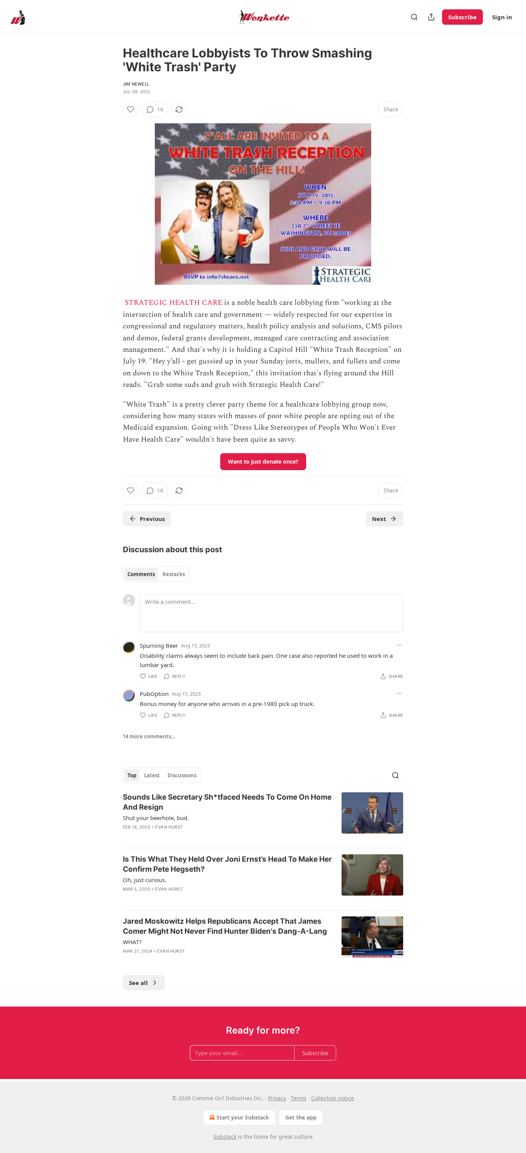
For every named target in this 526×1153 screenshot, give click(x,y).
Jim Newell (136, 84)
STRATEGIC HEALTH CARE (173, 302)
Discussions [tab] (182, 775)
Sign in (502, 17)
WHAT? (132, 942)
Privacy (277, 1098)
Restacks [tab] (173, 574)
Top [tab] (131, 775)
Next (379, 519)
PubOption (154, 694)
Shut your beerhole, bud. (156, 818)
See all (138, 983)
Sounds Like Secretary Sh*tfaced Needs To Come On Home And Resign (227, 802)
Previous (152, 519)
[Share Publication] (431, 17)
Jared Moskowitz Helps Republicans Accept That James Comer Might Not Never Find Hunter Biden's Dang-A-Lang (225, 926)
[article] (263, 817)
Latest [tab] (152, 775)
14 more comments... (149, 736)
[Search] (414, 17)
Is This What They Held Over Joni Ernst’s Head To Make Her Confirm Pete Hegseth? (227, 864)
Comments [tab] (141, 574)
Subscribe (462, 17)
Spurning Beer (159, 645)
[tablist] (156, 574)
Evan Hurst (169, 827)
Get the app (301, 1117)
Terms (299, 1098)
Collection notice (332, 1098)
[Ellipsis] (399, 645)
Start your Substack (242, 1117)
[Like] (130, 109)
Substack (224, 1136)
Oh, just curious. (144, 880)
